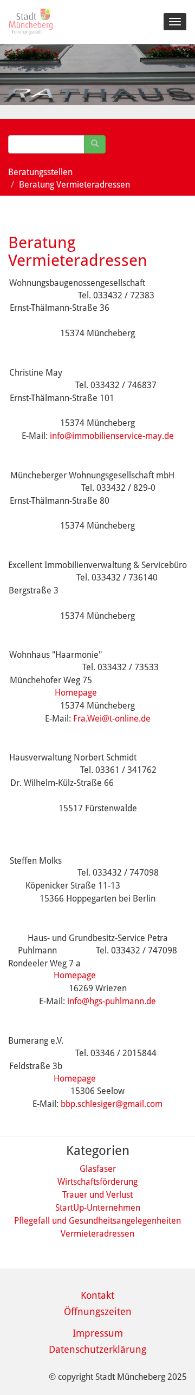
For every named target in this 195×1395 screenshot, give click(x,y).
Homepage (76, 693)
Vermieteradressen (97, 1234)
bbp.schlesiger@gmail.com (111, 1104)
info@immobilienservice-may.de (112, 436)
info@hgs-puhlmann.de (111, 1001)
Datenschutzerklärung (97, 1349)
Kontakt (97, 1295)
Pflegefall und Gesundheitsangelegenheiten (97, 1221)
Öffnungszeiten (98, 1311)
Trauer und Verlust (97, 1195)
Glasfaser (98, 1169)
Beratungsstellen (40, 172)
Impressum (98, 1333)
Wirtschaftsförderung (97, 1182)
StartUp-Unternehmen (97, 1208)
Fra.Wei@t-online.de (112, 718)
